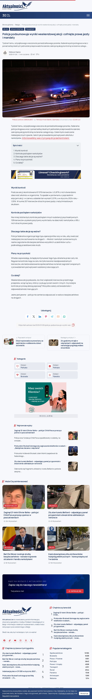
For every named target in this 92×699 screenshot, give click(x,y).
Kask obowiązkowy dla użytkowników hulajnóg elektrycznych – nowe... (69, 637)
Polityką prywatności (66, 693)
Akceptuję (84, 693)
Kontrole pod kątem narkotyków (28, 153)
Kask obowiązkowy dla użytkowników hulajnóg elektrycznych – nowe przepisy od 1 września (67, 557)
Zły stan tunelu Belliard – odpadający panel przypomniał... (71, 625)
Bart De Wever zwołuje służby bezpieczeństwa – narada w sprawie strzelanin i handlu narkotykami (20, 557)
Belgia (17, 25)
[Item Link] (73, 435)
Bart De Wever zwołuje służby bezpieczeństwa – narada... (66, 631)
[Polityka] (29, 366)
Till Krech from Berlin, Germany (47, 119)
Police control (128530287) (22, 119)
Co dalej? (19, 162)
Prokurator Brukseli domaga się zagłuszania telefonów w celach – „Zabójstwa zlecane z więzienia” (40, 447)
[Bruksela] (29, 375)
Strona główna (7, 25)
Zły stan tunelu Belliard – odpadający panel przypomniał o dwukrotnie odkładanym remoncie (37, 462)
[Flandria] (62, 375)
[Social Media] (4, 640)
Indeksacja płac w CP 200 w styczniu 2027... (19, 671)
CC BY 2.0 (76, 119)
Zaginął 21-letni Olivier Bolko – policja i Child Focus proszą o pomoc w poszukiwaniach (38, 431)
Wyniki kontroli (21, 150)
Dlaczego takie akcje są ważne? (29, 156)
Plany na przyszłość (24, 159)
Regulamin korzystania (10, 696)
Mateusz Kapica (14, 52)
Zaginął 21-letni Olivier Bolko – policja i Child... (68, 613)
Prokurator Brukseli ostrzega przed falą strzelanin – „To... (18, 676)
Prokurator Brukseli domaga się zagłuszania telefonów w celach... (71, 619)
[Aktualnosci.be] (17, 6)
